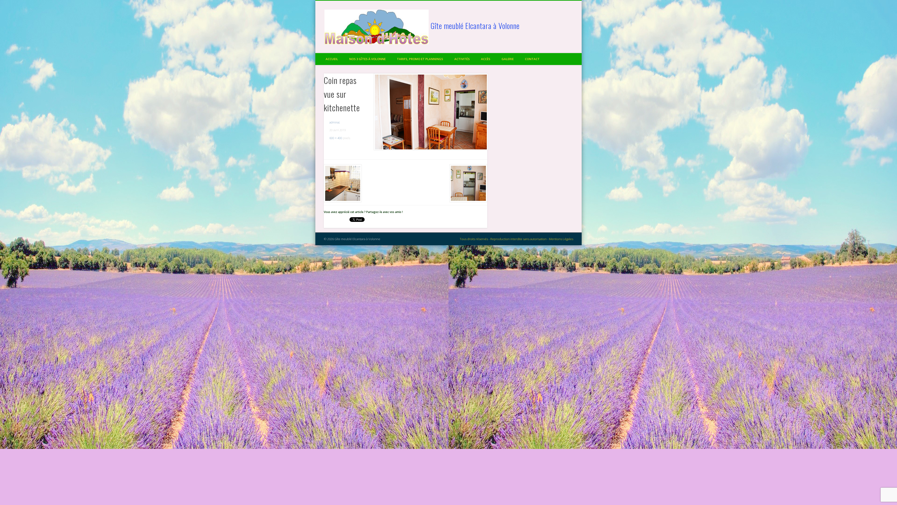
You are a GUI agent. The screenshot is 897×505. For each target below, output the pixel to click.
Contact (532, 59)
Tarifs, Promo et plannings (420, 59)
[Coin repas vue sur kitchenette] (430, 111)
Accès (485, 59)
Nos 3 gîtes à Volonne (367, 59)
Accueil (332, 59)
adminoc (334, 122)
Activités (462, 59)
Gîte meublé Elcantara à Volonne (475, 25)
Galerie (508, 59)
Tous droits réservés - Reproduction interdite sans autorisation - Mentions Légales (516, 239)
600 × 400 (335, 138)
